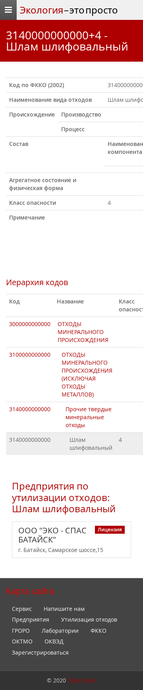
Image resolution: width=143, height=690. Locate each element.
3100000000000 (29, 354)
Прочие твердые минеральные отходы (89, 417)
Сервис (22, 608)
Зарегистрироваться (40, 652)
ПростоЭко (82, 680)
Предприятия (30, 619)
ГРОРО (21, 630)
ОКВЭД (54, 641)
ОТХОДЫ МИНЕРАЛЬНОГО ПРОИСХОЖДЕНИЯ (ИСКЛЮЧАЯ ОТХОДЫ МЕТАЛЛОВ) (87, 374)
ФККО (98, 630)
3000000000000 (29, 324)
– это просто (69, 10)
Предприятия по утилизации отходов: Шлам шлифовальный (64, 497)
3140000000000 (29, 409)
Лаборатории (60, 630)
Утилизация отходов (89, 619)
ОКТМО (22, 641)
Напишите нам (64, 608)
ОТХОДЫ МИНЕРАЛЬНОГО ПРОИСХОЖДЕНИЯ (83, 332)
